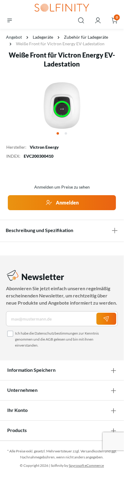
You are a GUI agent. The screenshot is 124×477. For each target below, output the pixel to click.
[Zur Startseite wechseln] (62, 8)
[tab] (62, 230)
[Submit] (106, 318)
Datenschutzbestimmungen (56, 333)
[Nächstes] (113, 105)
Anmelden (67, 202)
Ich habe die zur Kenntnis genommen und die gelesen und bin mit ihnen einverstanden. (57, 339)
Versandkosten (92, 451)
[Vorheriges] (10, 105)
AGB (49, 339)
